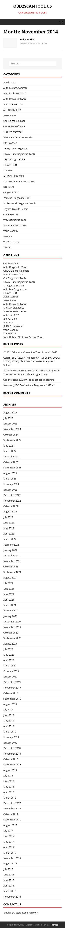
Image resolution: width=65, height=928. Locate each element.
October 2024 (10, 434)
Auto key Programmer (15, 289)
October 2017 (10, 814)
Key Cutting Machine (14, 159)
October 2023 (10, 462)
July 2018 (8, 775)
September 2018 (12, 764)
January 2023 (10, 489)
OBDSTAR (8, 186)
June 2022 (8, 522)
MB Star (7, 170)
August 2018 (10, 770)
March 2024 (9, 451)
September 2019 (12, 698)
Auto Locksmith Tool (14, 93)
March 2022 (9, 539)
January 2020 (10, 676)
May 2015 (8, 880)
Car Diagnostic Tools (14, 278)
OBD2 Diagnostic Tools (16, 270)
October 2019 (10, 693)
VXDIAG (7, 236)
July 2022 (8, 517)
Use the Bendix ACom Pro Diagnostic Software (28, 379)
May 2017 (8, 841)
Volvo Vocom (10, 230)
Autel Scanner (10, 296)
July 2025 (8, 418)
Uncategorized (11, 214)
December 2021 (12, 555)
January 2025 (10, 423)
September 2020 (12, 638)
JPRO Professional (13, 326)
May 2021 (8, 594)
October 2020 (10, 632)
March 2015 (9, 891)
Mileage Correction (13, 175)
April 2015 (8, 885)
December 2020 (12, 621)
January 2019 (10, 742)
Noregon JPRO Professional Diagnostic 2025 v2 (29, 385)
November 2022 (12, 500)
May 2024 (8, 445)
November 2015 (12, 858)
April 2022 (8, 533)
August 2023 (10, 473)
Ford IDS (8, 322)
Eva (45, 43)
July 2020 (8, 649)
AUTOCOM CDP (12, 110)
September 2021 (12, 572)
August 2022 (10, 511)
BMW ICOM (9, 115)
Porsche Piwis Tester (14, 311)
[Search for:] (32, 63)
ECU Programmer (12, 131)
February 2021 (11, 610)
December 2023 (12, 456)
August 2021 (10, 577)
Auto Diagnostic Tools (15, 267)
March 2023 (9, 478)
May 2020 (8, 654)
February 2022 (11, 544)
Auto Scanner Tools (14, 104)
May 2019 (8, 720)
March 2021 (9, 605)
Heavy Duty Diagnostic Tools (19, 153)
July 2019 (8, 709)
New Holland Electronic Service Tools (23, 337)
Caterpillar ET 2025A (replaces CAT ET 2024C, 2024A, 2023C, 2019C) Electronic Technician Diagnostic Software (31, 361)
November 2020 (12, 627)
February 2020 (11, 671)
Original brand (10, 192)
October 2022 (10, 506)
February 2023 (11, 484)
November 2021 (12, 561)
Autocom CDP (11, 315)
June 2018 (8, 781)
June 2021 (8, 588)
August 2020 (10, 643)
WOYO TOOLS (11, 241)
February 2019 (11, 737)
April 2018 (8, 792)
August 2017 (10, 825)
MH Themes (52, 924)
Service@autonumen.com (24, 912)
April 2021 (8, 599)
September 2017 (12, 819)
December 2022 (12, 495)
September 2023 (12, 467)
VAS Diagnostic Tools (14, 225)
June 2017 (8, 836)
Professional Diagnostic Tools (19, 203)
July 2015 (8, 869)
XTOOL (7, 247)
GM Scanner (9, 142)
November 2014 (12, 896)
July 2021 (8, 583)
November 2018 (12, 753)
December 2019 (12, 682)
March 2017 (9, 852)
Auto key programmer (15, 87)
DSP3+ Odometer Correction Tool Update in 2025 (30, 352)
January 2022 (10, 550)
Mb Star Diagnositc (13, 307)
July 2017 (8, 830)
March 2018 (9, 797)
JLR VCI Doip (10, 318)
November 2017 (12, 808)
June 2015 (8, 874)
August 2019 (10, 704)
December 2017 (12, 803)
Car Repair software (14, 126)
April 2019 (8, 726)
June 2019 (8, 715)
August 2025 (10, 412)
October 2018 (10, 759)
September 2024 (12, 440)
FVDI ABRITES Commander (18, 137)
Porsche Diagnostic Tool (16, 197)
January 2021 (10, 616)
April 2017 (8, 847)
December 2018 (12, 748)
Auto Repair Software (14, 98)
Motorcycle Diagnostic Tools (18, 181)
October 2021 (10, 566)
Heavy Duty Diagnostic (15, 148)
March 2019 (9, 731)
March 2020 (9, 665)
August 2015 (10, 863)
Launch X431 (10, 165)
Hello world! (27, 39)
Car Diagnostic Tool (14, 120)
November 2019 (12, 687)
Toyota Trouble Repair (15, 209)
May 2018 (8, 786)
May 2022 (8, 528)
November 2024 (12, 429)
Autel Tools (9, 82)
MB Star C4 (9, 333)
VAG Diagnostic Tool (14, 219)
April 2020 (8, 660)
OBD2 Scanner (11, 263)
